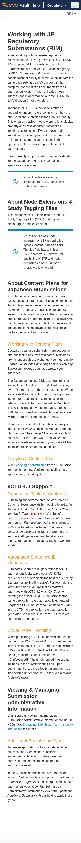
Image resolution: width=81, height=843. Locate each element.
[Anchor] (60, 207)
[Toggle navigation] (75, 5)
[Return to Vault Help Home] (23, 5)
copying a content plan (31, 465)
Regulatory (56, 5)
